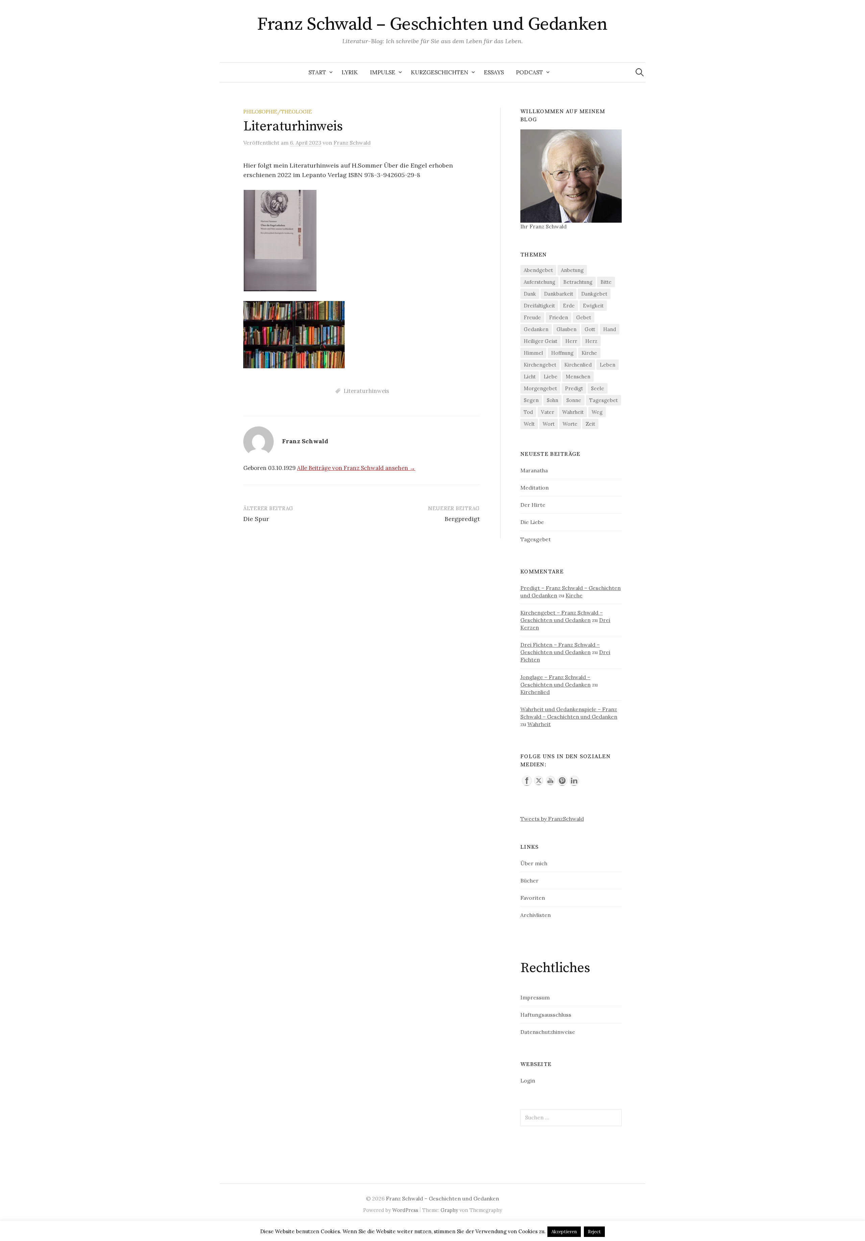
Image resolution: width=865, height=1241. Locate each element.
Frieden (558, 317)
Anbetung (572, 270)
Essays (494, 72)
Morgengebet (540, 388)
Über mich (533, 863)
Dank (530, 294)
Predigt (574, 388)
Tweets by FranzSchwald (552, 818)
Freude (532, 317)
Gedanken (536, 329)
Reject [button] (594, 1232)
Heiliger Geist (540, 341)
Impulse (382, 72)
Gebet (583, 317)
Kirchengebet (540, 365)
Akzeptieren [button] (564, 1232)
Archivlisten (535, 915)
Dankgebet (594, 294)
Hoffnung (562, 353)
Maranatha (534, 470)
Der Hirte (532, 504)
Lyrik (350, 72)
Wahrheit (573, 412)
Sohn (552, 400)
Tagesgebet (603, 400)
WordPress (405, 1210)
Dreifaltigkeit (539, 305)
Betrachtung (577, 282)
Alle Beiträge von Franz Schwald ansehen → (356, 468)
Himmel (533, 353)
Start (317, 72)
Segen (531, 400)
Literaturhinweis (366, 391)
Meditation (534, 487)
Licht (530, 376)
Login (527, 1080)
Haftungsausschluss (545, 1014)
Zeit (590, 424)
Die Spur (256, 519)
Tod (528, 412)
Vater (547, 412)
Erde (569, 305)
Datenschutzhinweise (547, 1031)
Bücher (529, 880)
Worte (570, 424)
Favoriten (532, 897)
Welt (529, 424)
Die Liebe (532, 522)
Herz (591, 341)
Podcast (529, 72)
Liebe (551, 376)
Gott (590, 329)
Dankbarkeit (558, 294)
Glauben (566, 329)
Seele (597, 388)
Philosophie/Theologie (277, 111)
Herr (571, 341)
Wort (548, 424)
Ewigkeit (593, 305)
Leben (607, 365)
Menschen (578, 376)
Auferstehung (539, 282)
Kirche (589, 353)
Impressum (535, 997)
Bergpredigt (462, 519)
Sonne (573, 400)
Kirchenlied (578, 365)
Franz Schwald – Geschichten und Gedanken (432, 24)
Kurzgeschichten (439, 72)
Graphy (449, 1210)
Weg (597, 412)
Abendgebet (538, 270)
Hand (609, 329)
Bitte (606, 282)
